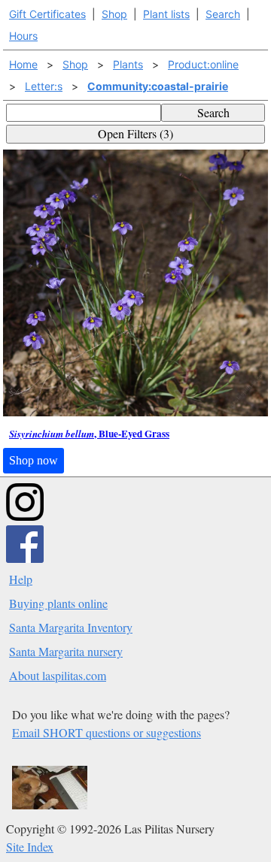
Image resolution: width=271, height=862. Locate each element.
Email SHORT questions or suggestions (106, 732)
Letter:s (43, 86)
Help (20, 579)
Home (23, 64)
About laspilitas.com (57, 675)
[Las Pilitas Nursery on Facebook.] (25, 558)
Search (223, 14)
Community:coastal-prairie (157, 86)
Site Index (29, 846)
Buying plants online (58, 603)
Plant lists (166, 14)
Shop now (33, 460)
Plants (128, 64)
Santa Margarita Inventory (70, 627)
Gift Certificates (47, 14)
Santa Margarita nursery (66, 651)
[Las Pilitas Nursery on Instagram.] (25, 516)
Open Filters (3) (135, 133)
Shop (114, 14)
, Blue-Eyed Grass (89, 434)
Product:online (203, 64)
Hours (23, 35)
